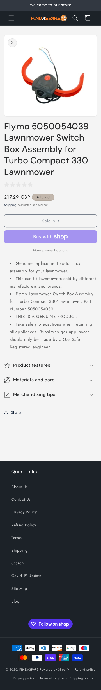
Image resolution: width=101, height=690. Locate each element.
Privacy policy (23, 678)
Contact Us (21, 499)
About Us (19, 487)
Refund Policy (23, 525)
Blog (15, 601)
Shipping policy (81, 678)
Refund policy (85, 669)
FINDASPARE (29, 669)
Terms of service (52, 678)
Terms (16, 537)
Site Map (19, 588)
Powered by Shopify (54, 669)
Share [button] (16, 412)
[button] (11, 18)
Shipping (10, 205)
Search (17, 563)
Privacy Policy (24, 512)
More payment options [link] (50, 250)
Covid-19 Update (26, 575)
